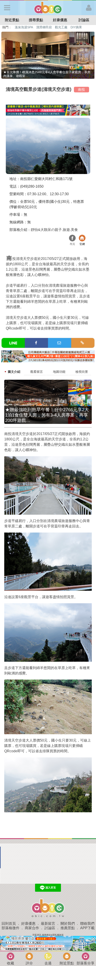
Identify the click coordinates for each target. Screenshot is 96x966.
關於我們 (68, 923)
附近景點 (12, 20)
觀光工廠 (61, 27)
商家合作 (32, 928)
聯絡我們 (87, 923)
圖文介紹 (14, 371)
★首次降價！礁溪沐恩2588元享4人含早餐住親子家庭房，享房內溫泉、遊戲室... (46, 74)
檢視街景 (81, 371)
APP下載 (87, 928)
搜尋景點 (36, 20)
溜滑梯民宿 (44, 27)
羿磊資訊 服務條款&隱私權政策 (48, 935)
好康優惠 (60, 20)
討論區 (49, 928)
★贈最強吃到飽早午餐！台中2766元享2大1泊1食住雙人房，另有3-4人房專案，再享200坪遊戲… (47, 415)
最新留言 (48, 923)
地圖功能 (59, 371)
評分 (29, 963)
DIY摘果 (76, 27)
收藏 (10, 963)
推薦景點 (68, 928)
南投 (81, 89)
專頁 (72, 239)
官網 (82, 239)
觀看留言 (36, 371)
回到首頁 (9, 923)
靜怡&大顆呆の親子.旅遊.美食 (54, 230)
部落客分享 (85, 963)
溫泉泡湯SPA (24, 27)
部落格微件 (10, 928)
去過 (48, 963)
